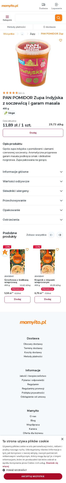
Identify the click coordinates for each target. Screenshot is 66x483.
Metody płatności (33, 356)
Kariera (33, 429)
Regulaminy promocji (33, 388)
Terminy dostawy (33, 348)
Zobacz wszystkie (36, 235)
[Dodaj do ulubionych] (60, 40)
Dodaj (33, 132)
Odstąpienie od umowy (33, 397)
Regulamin (33, 384)
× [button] (62, 439)
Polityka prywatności (33, 393)
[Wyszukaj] (58, 17)
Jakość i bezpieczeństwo (33, 376)
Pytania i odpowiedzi (33, 380)
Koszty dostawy (33, 352)
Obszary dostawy (33, 344)
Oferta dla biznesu (33, 433)
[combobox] (34, 18)
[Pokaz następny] (59, 235)
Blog (33, 420)
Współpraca (33, 424)
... (22, 34)
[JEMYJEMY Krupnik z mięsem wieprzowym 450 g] (48, 262)
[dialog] (33, 459)
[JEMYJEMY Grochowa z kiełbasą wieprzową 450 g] (17, 262)
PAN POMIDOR (18, 97)
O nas (33, 416)
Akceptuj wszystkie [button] (32, 476)
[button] (33, 172)
